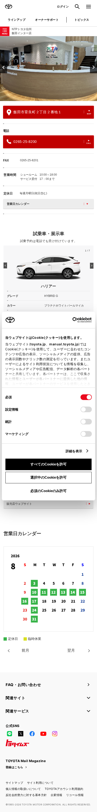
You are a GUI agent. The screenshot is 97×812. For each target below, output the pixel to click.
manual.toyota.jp (63, 344)
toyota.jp (38, 344)
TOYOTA (8, 6)
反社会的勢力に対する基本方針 (26, 795)
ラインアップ (16, 19)
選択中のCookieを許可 (48, 477)
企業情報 (56, 795)
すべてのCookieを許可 (48, 464)
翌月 (71, 650)
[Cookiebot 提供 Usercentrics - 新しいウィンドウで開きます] (71, 320)
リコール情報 (75, 795)
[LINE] (9, 734)
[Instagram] (54, 734)
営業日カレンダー (18, 204)
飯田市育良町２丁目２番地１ (37, 112)
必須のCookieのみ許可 (48, 491)
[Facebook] (32, 734)
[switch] (86, 409)
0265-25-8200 (25, 142)
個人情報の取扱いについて (23, 789)
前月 (25, 650)
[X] (20, 734)
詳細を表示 (74, 451)
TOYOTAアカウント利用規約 (64, 789)
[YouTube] (43, 734)
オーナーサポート (47, 19)
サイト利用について (40, 782)
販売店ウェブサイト (19, 503)
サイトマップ (14, 782)
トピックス (81, 19)
